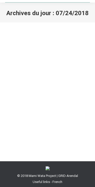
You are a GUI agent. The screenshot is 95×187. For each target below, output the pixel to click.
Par (40, 119)
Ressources (20, 119)
